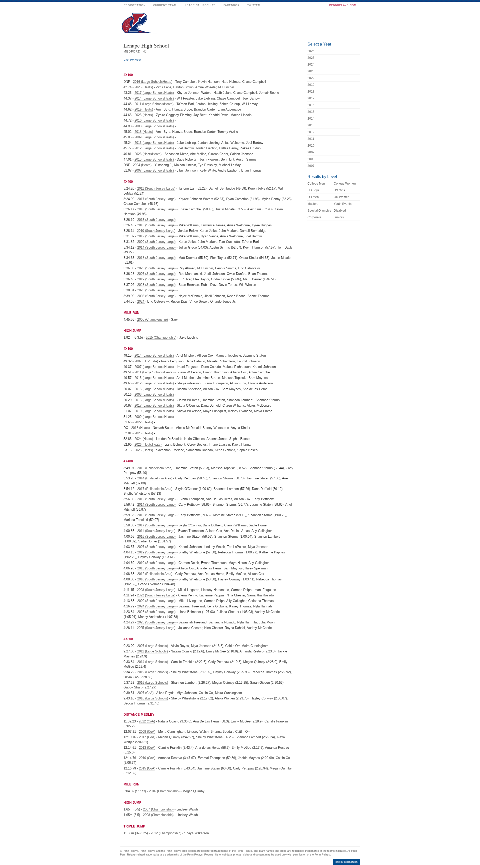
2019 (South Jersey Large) (156, 279)
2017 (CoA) (147, 737)
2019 (311, 85)
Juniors (339, 217)
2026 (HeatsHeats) (148, 154)
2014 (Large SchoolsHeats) (154, 98)
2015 (311, 112)
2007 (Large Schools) (152, 646)
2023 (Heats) (143, 115)
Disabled (340, 210)
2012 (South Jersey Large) (156, 236)
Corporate (314, 217)
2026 (311, 51)
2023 (311, 71)
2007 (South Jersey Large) (156, 274)
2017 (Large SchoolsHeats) (154, 93)
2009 (311, 152)
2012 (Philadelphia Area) (154, 574)
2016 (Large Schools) (152, 682)
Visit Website (132, 60)
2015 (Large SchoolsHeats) (154, 159)
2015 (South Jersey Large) (156, 220)
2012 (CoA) (147, 721)
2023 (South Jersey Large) (156, 285)
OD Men (313, 197)
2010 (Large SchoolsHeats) (154, 120)
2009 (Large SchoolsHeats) (154, 137)
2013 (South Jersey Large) (156, 225)
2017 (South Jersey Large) (156, 199)
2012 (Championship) (166, 833)
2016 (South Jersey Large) (156, 209)
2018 (311, 91)
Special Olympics (319, 210)
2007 (311, 166)
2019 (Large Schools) (152, 672)
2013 (311, 125)
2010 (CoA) (147, 758)
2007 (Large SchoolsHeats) (154, 170)
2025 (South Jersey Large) (156, 268)
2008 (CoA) (147, 731)
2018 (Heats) (143, 132)
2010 (311, 145)
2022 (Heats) (143, 422)
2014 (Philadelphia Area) (154, 478)
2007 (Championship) (158, 809)
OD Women (342, 197)
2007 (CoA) (145, 693)
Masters (313, 204)
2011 (311, 139)
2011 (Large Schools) (152, 651)
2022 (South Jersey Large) (156, 595)
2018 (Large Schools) (152, 698)
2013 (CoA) (147, 747)
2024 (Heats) (142, 165)
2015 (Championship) (161, 337)
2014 (311, 118)
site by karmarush (347, 861)
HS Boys (313, 190)
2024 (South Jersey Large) (156, 606)
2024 (141, 301)
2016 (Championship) (164, 791)
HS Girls (339, 190)
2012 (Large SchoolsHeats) (154, 148)
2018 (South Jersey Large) (156, 258)
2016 (311, 105)
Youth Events (343, 204)
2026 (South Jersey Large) (156, 290)
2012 (311, 132)
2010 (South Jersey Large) (156, 231)
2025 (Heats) (143, 87)
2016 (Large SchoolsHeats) (152, 82)
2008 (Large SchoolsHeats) (154, 126)
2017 (311, 98)
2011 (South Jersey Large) (156, 188)
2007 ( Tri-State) (146, 361)
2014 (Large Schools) (152, 662)
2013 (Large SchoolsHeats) (154, 143)
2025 (311, 58)
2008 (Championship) (152, 319)
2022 (311, 78)
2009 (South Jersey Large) (156, 242)
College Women (345, 183)
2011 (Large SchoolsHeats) (154, 104)
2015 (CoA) (147, 768)
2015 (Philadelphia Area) (154, 468)
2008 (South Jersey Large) (156, 296)
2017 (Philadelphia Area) (154, 489)
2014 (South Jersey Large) (156, 247)
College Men (316, 183)
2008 (311, 159)
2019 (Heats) (143, 109)
